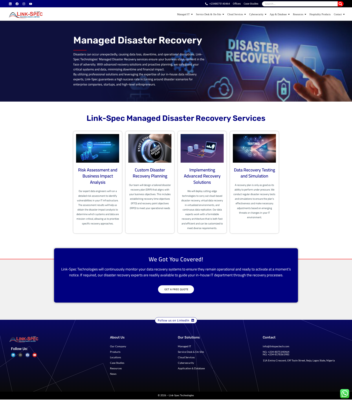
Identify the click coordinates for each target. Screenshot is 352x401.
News (113, 373)
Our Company (118, 346)
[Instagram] (24, 4)
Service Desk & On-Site (191, 351)
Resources (116, 368)
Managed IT (184, 346)
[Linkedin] (10, 4)
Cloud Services (186, 357)
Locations (115, 357)
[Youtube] (31, 4)
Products (115, 351)
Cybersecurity (186, 362)
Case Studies (117, 362)
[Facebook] (17, 4)
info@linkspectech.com (276, 346)
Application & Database (191, 368)
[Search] (341, 3)
